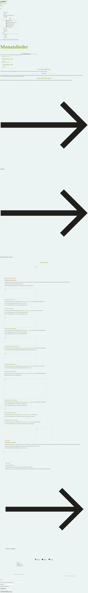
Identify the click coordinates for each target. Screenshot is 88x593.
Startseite (6, 12)
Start (1, 39)
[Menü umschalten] (10, 19)
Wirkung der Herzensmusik (9, 15)
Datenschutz (18, 564)
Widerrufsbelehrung (19, 563)
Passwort (2, 584)
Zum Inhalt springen (4, 0)
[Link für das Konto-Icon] (0, 4)
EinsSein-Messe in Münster (27, 366)
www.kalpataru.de (72, 575)
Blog (5, 28)
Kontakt (5, 31)
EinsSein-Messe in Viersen (27, 301)
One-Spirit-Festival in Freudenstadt (26, 348)
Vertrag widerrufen (6, 591)
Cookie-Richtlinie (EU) (20, 565)
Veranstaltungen (10, 25)
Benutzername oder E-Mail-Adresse (6, 582)
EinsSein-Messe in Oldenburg (27, 330)
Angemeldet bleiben (5, 586)
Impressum (18, 562)
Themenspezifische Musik (12, 22)
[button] (2, 5)
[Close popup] (1, 579)
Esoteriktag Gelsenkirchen (26, 414)
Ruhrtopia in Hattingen (26, 310)
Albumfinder (9, 20)
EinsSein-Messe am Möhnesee (27, 373)
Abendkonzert (24, 303)
